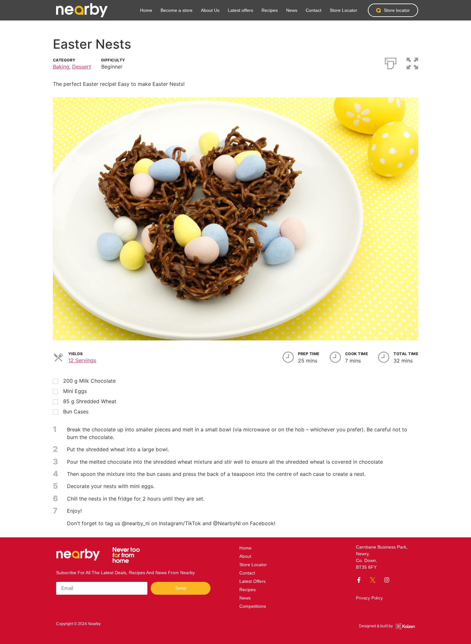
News (291, 10)
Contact (313, 10)
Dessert (81, 66)
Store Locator (343, 10)
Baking (61, 66)
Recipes (269, 10)
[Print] (390, 62)
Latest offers (240, 10)
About (245, 556)
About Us (210, 10)
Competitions (252, 606)
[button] (412, 62)
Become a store (177, 10)
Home (146, 10)
